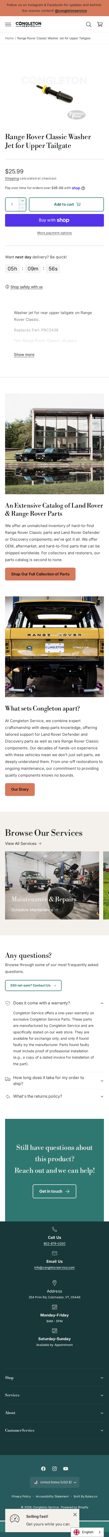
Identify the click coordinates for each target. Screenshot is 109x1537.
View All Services (21, 843)
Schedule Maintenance (32, 909)
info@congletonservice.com (54, 1267)
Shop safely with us (26, 287)
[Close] (75, 1514)
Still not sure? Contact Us (30, 985)
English (88, 1532)
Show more (24, 354)
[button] (8, 24)
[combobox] (87, 1532)
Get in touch (50, 1191)
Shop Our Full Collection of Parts (40, 574)
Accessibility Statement (52, 1496)
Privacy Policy (21, 1496)
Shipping (12, 178)
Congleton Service (46, 1507)
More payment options (54, 233)
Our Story (20, 789)
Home (9, 38)
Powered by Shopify (74, 1507)
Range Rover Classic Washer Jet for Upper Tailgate (54, 38)
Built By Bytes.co (85, 1496)
